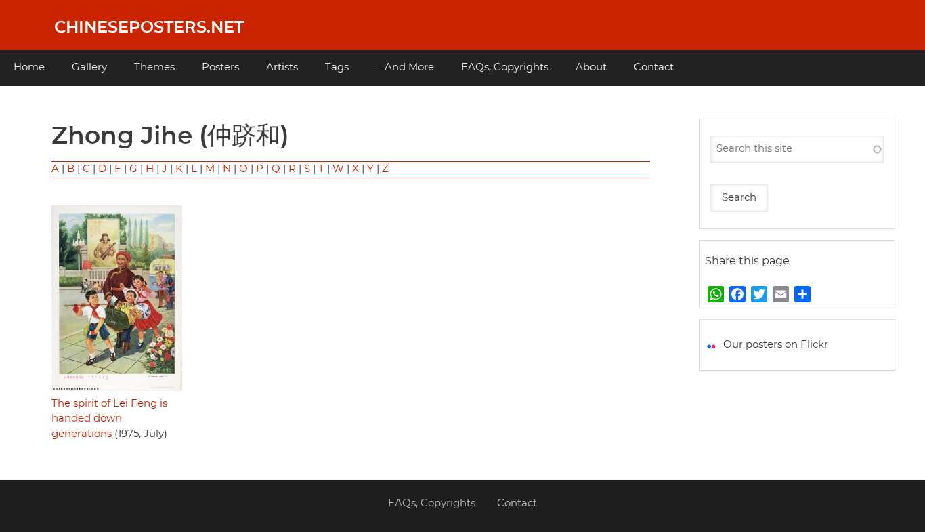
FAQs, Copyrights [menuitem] (504, 67)
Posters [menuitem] (220, 67)
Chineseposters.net (149, 28)
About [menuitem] (591, 67)
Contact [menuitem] (654, 67)
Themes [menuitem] (154, 67)
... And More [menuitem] (405, 67)
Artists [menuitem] (282, 67)
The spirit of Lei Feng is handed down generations (109, 418)
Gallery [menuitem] (89, 67)
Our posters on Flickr (775, 345)
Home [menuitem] (29, 67)
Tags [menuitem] (337, 67)
